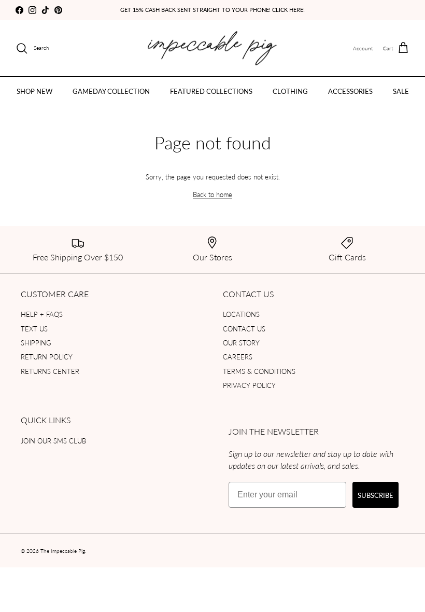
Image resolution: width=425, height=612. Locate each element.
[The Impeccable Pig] (212, 48)
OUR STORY (241, 342)
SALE (401, 91)
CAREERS (237, 356)
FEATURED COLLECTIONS (211, 91)
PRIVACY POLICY (249, 385)
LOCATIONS (241, 314)
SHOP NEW (34, 91)
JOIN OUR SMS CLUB (53, 441)
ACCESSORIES (350, 91)
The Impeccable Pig (62, 550)
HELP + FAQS (42, 314)
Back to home (212, 194)
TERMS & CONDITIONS (259, 371)
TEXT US (34, 328)
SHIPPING (36, 342)
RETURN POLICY (47, 356)
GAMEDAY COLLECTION (111, 91)
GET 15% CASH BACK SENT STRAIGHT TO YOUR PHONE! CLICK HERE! (212, 9)
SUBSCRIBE (375, 495)
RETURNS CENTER (50, 371)
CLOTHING (290, 91)
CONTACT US (244, 328)
